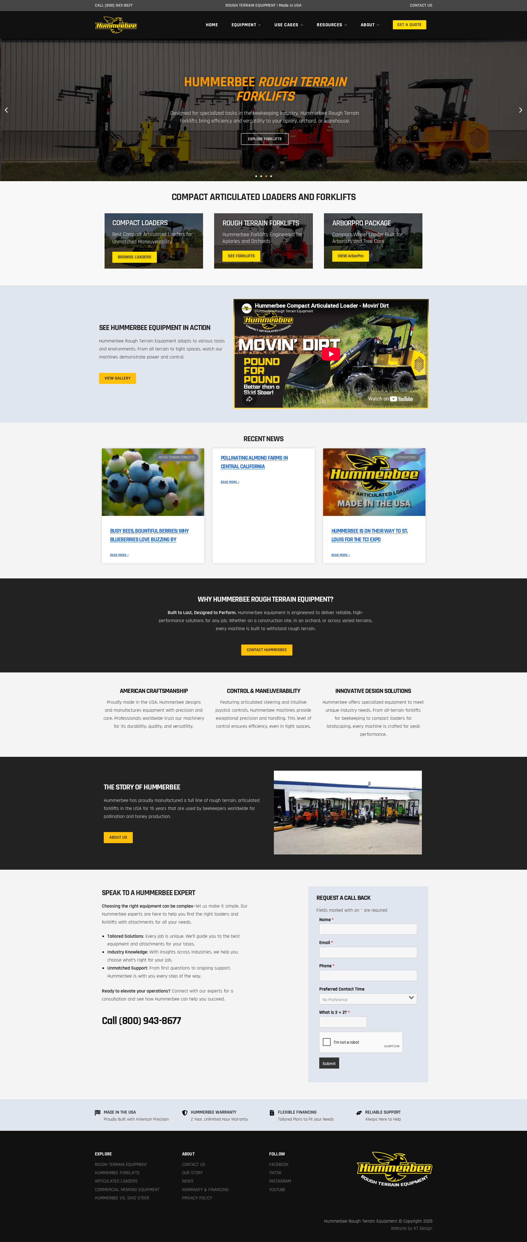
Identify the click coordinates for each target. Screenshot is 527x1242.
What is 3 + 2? (334, 1012)
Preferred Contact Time (341, 989)
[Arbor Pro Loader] (373, 241)
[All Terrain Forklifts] (263, 241)
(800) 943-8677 (119, 5)
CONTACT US (193, 1165)
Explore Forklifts (263, 139)
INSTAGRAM (280, 1181)
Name (326, 920)
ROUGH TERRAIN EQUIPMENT (121, 1165)
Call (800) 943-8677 (141, 1021)
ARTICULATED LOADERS (116, 1181)
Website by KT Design (411, 1228)
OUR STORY (192, 1173)
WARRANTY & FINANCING (205, 1190)
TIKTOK (275, 1173)
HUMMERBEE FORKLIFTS (117, 1173)
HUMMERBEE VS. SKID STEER (122, 1198)
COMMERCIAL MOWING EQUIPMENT (127, 1190)
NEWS (188, 1181)
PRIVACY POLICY (197, 1198)
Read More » (119, 555)
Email (326, 943)
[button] (6, 109)
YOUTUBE (277, 1190)
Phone (326, 966)
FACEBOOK (279, 1165)
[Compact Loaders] (154, 241)
